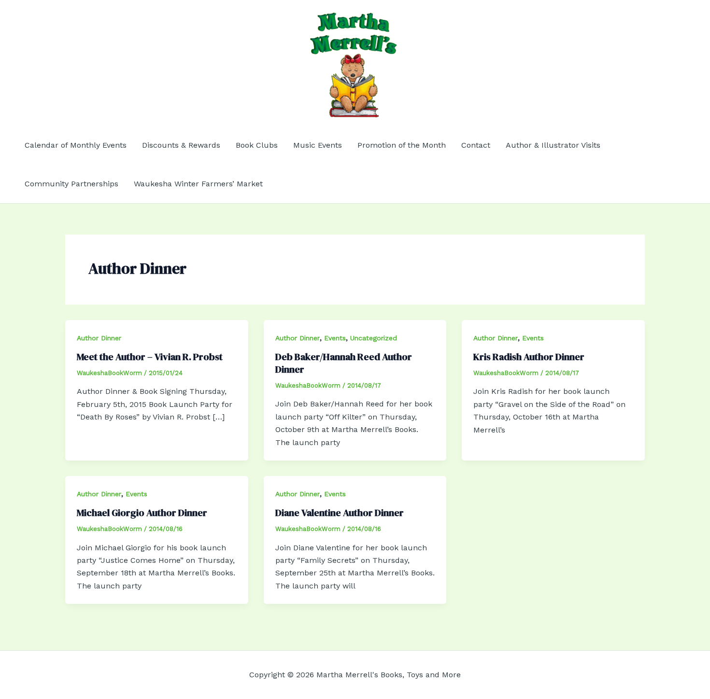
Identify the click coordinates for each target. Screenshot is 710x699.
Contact (475, 145)
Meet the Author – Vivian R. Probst (150, 356)
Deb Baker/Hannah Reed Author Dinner (343, 363)
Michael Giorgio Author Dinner (142, 512)
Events (335, 338)
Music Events (317, 145)
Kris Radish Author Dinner (528, 356)
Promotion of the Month (401, 145)
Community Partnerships (71, 183)
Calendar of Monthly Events (76, 145)
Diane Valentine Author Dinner (339, 512)
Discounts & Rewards (181, 145)
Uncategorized (373, 338)
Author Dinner (99, 338)
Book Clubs (257, 145)
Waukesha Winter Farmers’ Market (198, 183)
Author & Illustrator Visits (553, 145)
